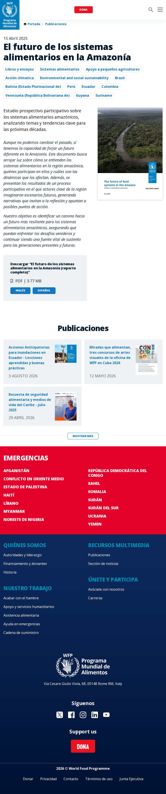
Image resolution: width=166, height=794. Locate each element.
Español (44, 290)
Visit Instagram (83, 715)
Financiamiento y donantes (25, 563)
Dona (83, 9)
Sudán (95, 499)
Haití (8, 495)
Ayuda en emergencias (21, 624)
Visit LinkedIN (94, 715)
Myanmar (14, 511)
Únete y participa (113, 579)
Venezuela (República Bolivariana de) (37, 95)
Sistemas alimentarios (59, 69)
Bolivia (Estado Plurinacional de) (33, 86)
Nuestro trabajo (27, 588)
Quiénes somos (24, 545)
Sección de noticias (103, 563)
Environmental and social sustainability (74, 78)
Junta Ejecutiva (131, 778)
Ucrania (97, 516)
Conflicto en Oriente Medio (33, 478)
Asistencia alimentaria (21, 615)
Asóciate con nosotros (106, 589)
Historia (9, 572)
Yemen (95, 524)
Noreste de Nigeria (23, 519)
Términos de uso (99, 778)
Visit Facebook (71, 715)
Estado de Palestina (25, 486)
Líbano (10, 503)
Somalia (97, 491)
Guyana (82, 95)
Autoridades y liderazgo (22, 555)
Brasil (120, 78)
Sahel (94, 483)
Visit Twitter (59, 715)
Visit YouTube (106, 715)
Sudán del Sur (103, 507)
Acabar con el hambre (21, 598)
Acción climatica (19, 78)
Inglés (20, 290)
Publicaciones (56, 24)
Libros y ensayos (19, 69)
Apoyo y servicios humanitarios (28, 606)
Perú (71, 86)
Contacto (71, 778)
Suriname (104, 95)
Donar (28, 778)
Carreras (95, 598)
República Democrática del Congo (117, 473)
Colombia (110, 86)
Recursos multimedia (118, 545)
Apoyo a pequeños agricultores (113, 69)
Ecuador (88, 86)
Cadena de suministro (21, 632)
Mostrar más (83, 436)
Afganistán (16, 470)
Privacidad (48, 778)
